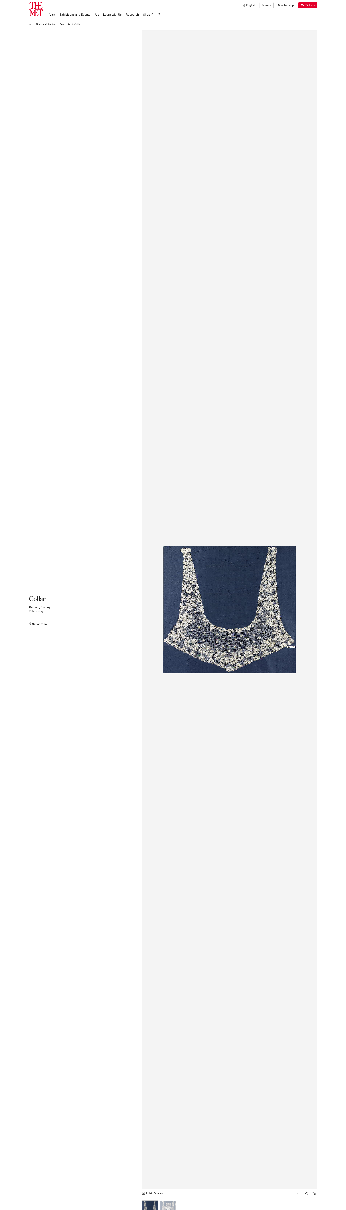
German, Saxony (39, 607)
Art (97, 14)
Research (132, 14)
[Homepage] (36, 9)
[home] (30, 24)
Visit (52, 14)
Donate (266, 5)
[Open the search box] (159, 14)
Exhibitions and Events (75, 14)
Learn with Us (112, 14)
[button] (229, 609)
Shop (146, 14)
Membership (286, 5)
